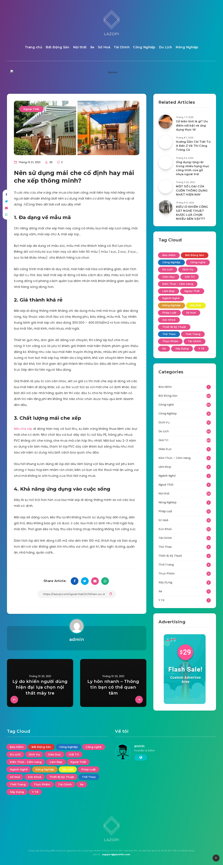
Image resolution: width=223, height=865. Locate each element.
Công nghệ (198, 262)
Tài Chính (122, 47)
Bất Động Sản (57, 47)
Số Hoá (104, 47)
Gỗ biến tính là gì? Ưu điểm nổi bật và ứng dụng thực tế (192, 125)
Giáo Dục (168, 276)
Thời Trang (192, 334)
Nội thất (80, 47)
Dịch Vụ (188, 269)
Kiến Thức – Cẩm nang (174, 458)
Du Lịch (165, 47)
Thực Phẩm (170, 341)
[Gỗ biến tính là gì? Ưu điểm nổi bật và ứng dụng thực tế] (165, 122)
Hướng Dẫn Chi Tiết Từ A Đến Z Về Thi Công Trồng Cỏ (193, 145)
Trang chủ (33, 47)
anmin (139, 746)
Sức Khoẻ (168, 319)
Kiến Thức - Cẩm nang (177, 283)
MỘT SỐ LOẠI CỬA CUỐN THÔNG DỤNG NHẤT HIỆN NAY (192, 190)
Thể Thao (169, 334)
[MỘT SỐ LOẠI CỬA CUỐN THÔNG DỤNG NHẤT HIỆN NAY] (165, 187)
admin (76, 639)
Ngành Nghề (171, 298)
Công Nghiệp (144, 47)
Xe (92, 47)
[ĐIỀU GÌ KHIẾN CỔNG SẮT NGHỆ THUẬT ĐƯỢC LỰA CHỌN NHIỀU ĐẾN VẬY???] (165, 207)
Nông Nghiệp (187, 47)
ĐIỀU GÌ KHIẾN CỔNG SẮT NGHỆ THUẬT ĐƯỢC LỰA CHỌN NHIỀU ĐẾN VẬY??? (192, 213)
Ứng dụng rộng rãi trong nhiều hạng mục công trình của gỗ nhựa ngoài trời (192, 168)
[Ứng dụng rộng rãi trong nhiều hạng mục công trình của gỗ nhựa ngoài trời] (165, 162)
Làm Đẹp (168, 291)
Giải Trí (189, 276)
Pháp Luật (169, 312)
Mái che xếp (23, 429)
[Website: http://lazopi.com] (140, 757)
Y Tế (201, 348)
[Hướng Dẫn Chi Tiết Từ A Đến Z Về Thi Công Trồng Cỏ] (165, 142)
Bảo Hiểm (168, 255)
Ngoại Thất (31, 109)
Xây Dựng (182, 348)
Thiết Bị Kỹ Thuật (174, 327)
